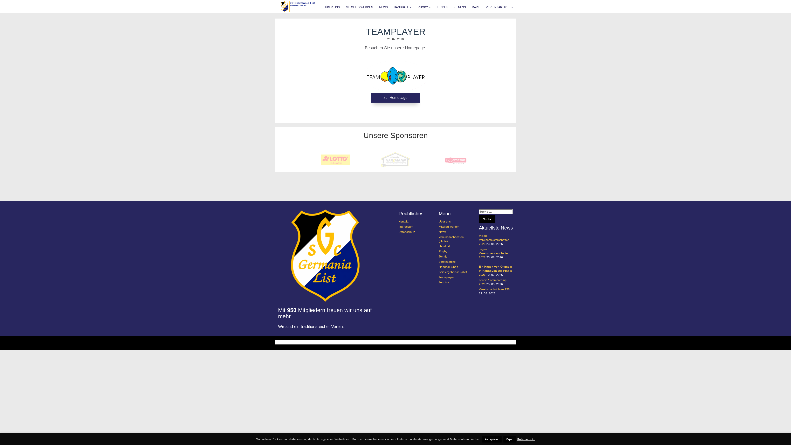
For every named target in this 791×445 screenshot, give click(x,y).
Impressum (406, 226)
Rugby (423, 7)
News (383, 7)
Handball (402, 7)
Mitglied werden (359, 7)
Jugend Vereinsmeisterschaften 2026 (494, 253)
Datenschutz (407, 231)
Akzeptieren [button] (492, 439)
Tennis (442, 7)
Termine (444, 282)
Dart (476, 7)
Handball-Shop (448, 266)
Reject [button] (510, 439)
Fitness (460, 7)
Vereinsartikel (498, 7)
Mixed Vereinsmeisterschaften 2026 (494, 240)
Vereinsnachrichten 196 (494, 289)
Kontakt (403, 221)
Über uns (332, 7)
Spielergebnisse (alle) (453, 272)
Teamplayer (446, 277)
